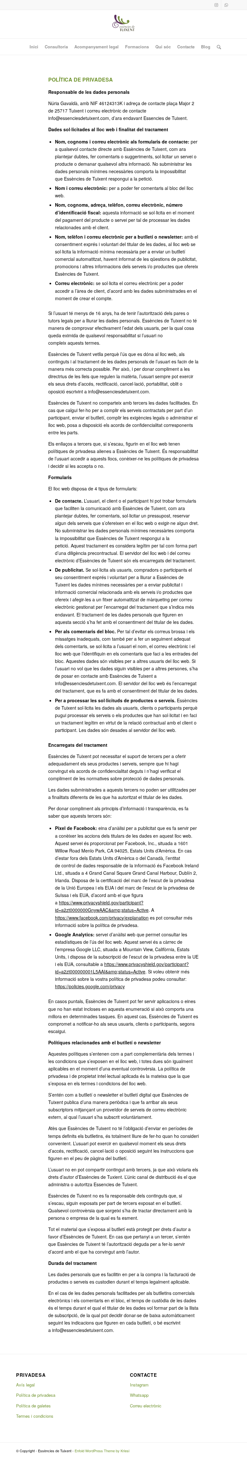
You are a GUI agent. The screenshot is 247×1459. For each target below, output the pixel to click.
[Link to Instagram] (216, 5)
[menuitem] (33, 47)
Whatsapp (139, 1395)
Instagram (139, 1385)
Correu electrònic (145, 1406)
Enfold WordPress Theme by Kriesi (102, 1450)
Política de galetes (33, 1406)
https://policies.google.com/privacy (90, 986)
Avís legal (25, 1385)
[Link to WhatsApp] (226, 5)
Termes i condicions (34, 1416)
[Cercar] (217, 47)
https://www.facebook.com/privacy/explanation (102, 917)
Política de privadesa (35, 1395)
